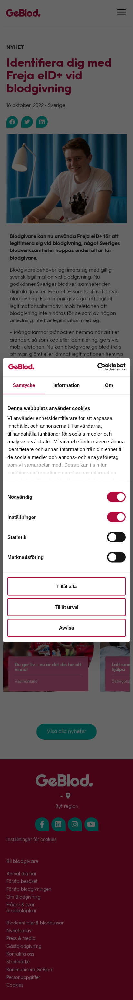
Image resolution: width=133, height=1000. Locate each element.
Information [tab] (66, 385)
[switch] (116, 517)
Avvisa (66, 627)
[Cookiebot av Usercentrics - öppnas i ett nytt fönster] (97, 367)
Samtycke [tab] (24, 385)
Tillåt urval (66, 607)
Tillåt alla (66, 586)
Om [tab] (109, 385)
